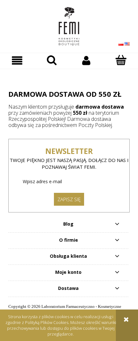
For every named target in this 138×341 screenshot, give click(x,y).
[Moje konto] (86, 60)
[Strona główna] (69, 26)
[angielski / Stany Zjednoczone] (127, 43)
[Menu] (17, 60)
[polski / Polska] (121, 43)
